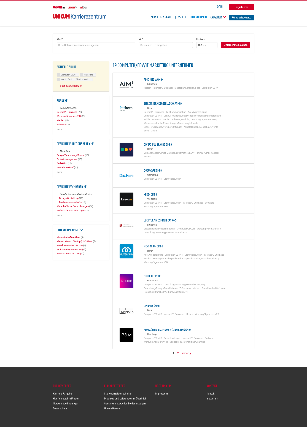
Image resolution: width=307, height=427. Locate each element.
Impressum (161, 393)
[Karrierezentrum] (79, 16)
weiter (185, 353)
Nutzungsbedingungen (65, 403)
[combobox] (96, 45)
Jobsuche (181, 17)
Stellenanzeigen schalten (118, 393)
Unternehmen (198, 17)
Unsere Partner (112, 408)
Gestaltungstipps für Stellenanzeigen (125, 403)
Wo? (141, 39)
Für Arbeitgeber (240, 17)
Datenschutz (60, 408)
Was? (60, 39)
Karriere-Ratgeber (63, 393)
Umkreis (200, 39)
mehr (59, 129)
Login (219, 7)
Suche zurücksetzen (71, 85)
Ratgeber (216, 17)
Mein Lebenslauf (161, 17)
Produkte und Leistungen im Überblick (125, 398)
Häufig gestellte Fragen (66, 398)
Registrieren (241, 7)
